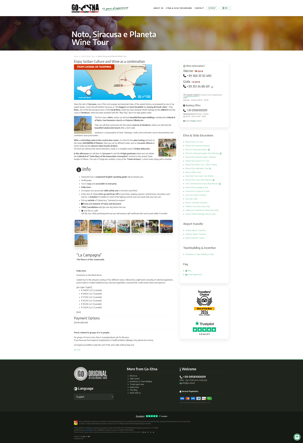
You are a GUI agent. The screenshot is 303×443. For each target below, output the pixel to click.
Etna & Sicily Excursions (179, 8)
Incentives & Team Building (141, 381)
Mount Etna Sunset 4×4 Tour (197, 161)
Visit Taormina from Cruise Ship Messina (202, 183)
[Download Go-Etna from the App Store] (151, 432)
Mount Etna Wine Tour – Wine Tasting (201, 164)
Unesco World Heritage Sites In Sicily (200, 214)
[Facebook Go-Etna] (143, 432)
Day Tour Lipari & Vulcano (195, 195)
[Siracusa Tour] (166, 226)
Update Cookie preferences (102, 432)
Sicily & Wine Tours (88, 56)
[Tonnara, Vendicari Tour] (95, 226)
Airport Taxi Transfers (133, 432)
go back (77, 349)
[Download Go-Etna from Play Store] (153, 432)
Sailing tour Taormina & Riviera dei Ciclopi (202, 210)
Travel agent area (194, 274)
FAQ (189, 270)
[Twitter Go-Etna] (145, 432)
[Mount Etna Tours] (85, 8)
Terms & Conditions (118, 432)
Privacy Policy (78, 432)
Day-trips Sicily (191, 199)
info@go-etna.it (196, 121)
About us (158, 8)
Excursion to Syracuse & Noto (197, 191)
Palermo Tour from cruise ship (197, 206)
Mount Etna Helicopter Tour (197, 168)
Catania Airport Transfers (195, 230)
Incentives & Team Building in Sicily (199, 254)
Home (76, 56)
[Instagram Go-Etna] (148, 432)
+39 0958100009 (196, 110)
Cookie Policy (88, 432)
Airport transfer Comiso (195, 238)
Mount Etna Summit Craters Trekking (200, 157)
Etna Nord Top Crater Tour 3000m (199, 176)
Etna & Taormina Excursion (196, 202)
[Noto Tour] (81, 226)
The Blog (133, 390)
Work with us (135, 393)
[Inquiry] (82, 312)
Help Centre (135, 378)
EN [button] (226, 8)
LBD (82, 438)
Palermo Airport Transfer (195, 234)
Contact (199, 8)
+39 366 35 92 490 (199, 75)
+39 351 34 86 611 (198, 86)
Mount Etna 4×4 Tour (194, 142)
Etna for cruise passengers (196, 149)
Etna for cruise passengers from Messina (202, 153)
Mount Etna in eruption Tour (196, 187)
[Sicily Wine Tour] (109, 226)
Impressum (134, 387)
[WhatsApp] (212, 87)
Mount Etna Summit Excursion (197, 145)
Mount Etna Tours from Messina (198, 180)
